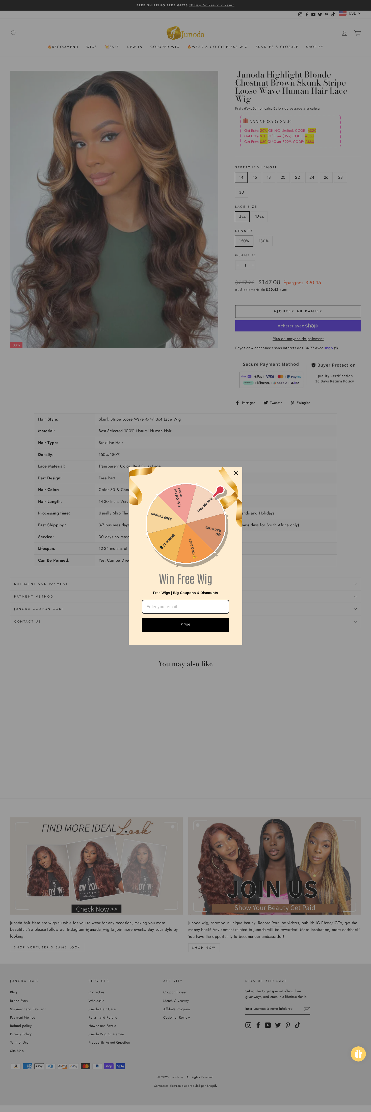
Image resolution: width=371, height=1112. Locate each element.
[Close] (236, 473)
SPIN (185, 625)
